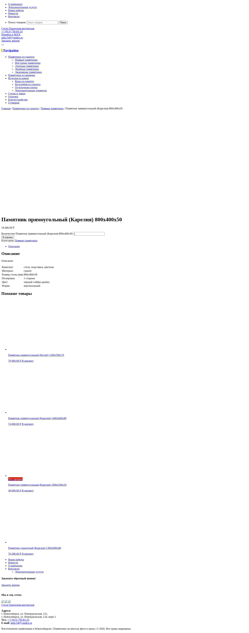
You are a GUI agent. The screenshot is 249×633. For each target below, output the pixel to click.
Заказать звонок (10, 585)
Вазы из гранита (24, 81)
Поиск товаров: (17, 22)
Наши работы (16, 10)
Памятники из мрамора (21, 75)
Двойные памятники (27, 69)
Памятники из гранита (21, 56)
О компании (15, 4)
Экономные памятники (28, 72)
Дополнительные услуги (22, 7)
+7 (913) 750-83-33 (18, 619)
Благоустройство (18, 99)
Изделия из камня (18, 78)
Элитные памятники (27, 66)
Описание (14, 246)
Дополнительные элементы (31, 90)
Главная (6, 108)
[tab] (128, 246)
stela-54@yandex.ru (12, 37)
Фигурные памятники (27, 62)
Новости (13, 13)
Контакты (13, 16)
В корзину (8, 237)
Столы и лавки (16, 93)
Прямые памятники (26, 59)
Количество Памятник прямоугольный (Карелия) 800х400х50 (36, 233)
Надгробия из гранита (27, 84)
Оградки (13, 96)
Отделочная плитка (26, 87)
